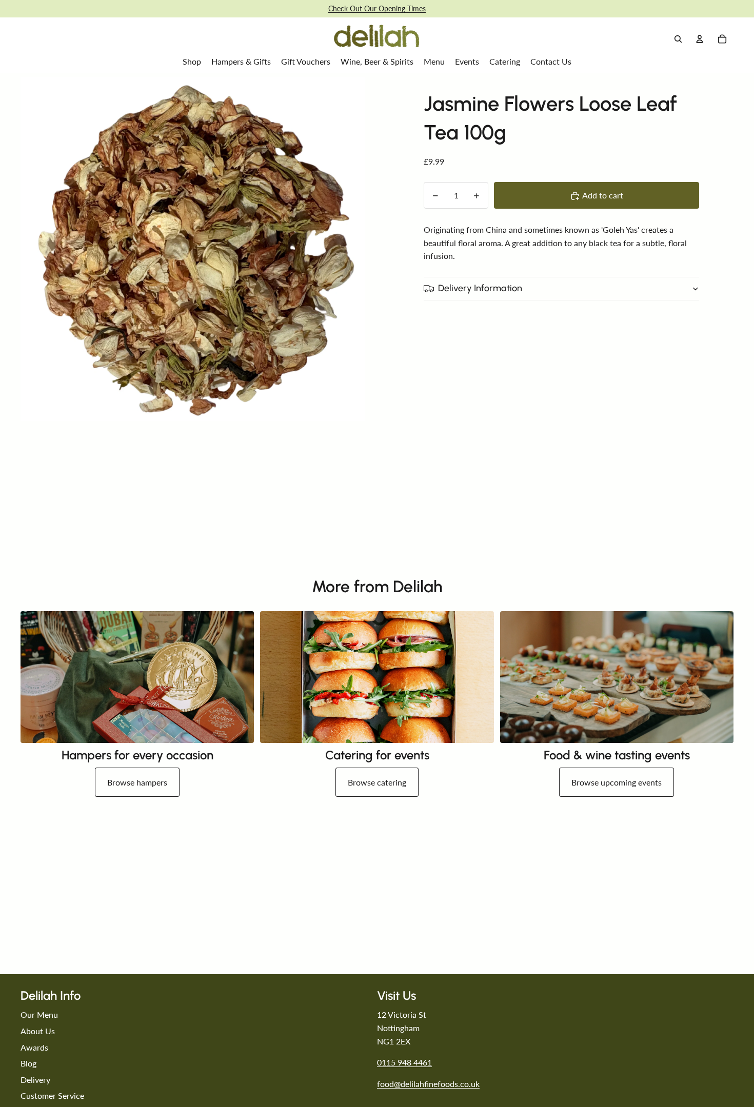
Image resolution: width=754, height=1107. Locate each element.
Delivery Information (480, 288)
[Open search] (678, 39)
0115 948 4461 (404, 1062)
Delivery (35, 1079)
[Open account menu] (699, 39)
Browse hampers (137, 782)
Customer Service (52, 1095)
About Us (38, 1031)
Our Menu (39, 1014)
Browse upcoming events (616, 782)
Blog (28, 1063)
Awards (34, 1047)
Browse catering (377, 782)
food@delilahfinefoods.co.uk (428, 1084)
